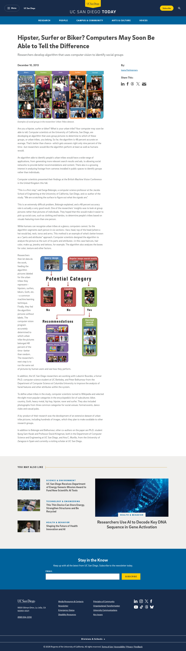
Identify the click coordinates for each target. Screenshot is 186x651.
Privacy (129, 646)
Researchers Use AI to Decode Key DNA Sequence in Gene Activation (132, 524)
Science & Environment (61, 480)
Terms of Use (107, 646)
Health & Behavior (132, 515)
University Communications (105, 610)
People (63, 20)
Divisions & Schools (92, 639)
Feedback (138, 646)
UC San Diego (29, 8)
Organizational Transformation (106, 605)
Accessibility (119, 646)
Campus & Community (90, 20)
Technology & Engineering (63, 501)
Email (49, 571)
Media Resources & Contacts (70, 601)
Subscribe (167, 8)
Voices (143, 20)
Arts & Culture (121, 20)
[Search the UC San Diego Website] (179, 8)
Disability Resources (67, 614)
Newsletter (63, 605)
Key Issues (98, 614)
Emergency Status (66, 610)
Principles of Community (104, 601)
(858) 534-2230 (25, 617)
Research (44, 20)
